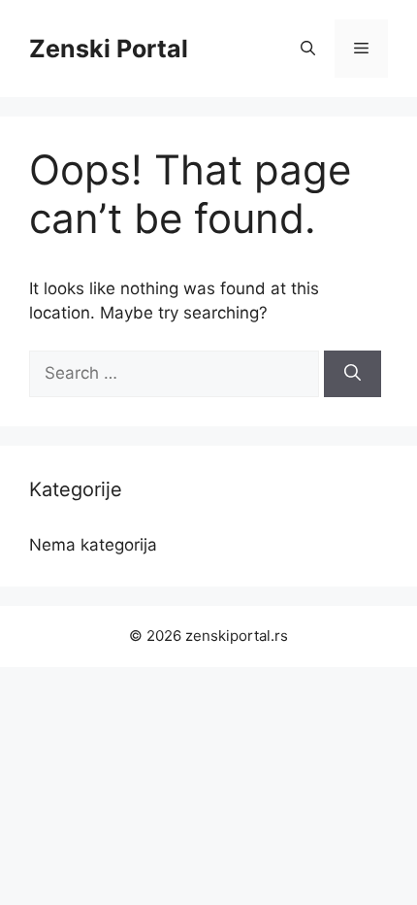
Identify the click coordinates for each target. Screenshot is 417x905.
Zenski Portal (108, 48)
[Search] (352, 374)
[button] (308, 48)
